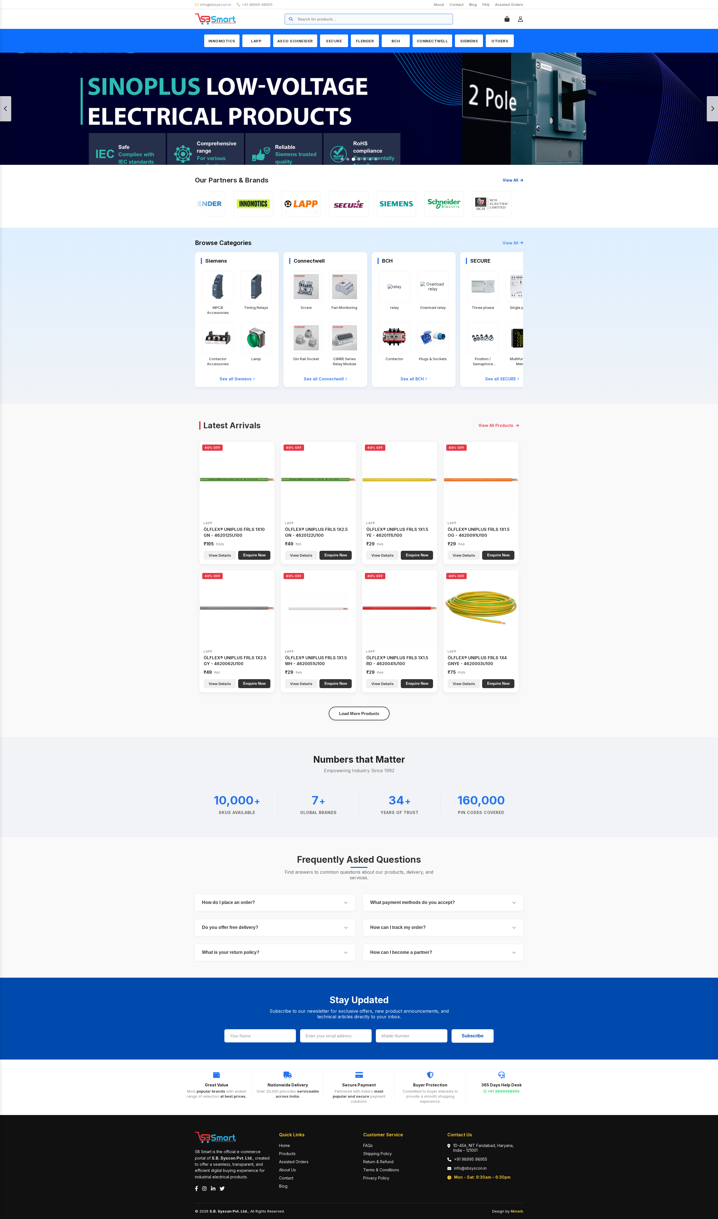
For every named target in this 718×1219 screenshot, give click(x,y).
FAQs (368, 1145)
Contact (457, 4)
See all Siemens (236, 378)
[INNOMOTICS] (223, 203)
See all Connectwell (324, 378)
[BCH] (461, 203)
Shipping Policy (377, 1153)
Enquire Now (254, 555)
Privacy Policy (376, 1178)
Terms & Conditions (381, 1169)
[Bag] (507, 19)
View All (510, 180)
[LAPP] (270, 203)
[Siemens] (366, 203)
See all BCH (412, 378)
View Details (220, 555)
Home (284, 1145)
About (439, 4)
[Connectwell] (509, 203)
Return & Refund (378, 1161)
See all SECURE (500, 378)
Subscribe (473, 1035)
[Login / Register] (520, 19)
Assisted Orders (509, 4)
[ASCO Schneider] (413, 203)
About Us (287, 1169)
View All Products (495, 425)
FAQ (485, 4)
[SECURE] (318, 203)
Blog (473, 4)
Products (287, 1153)
